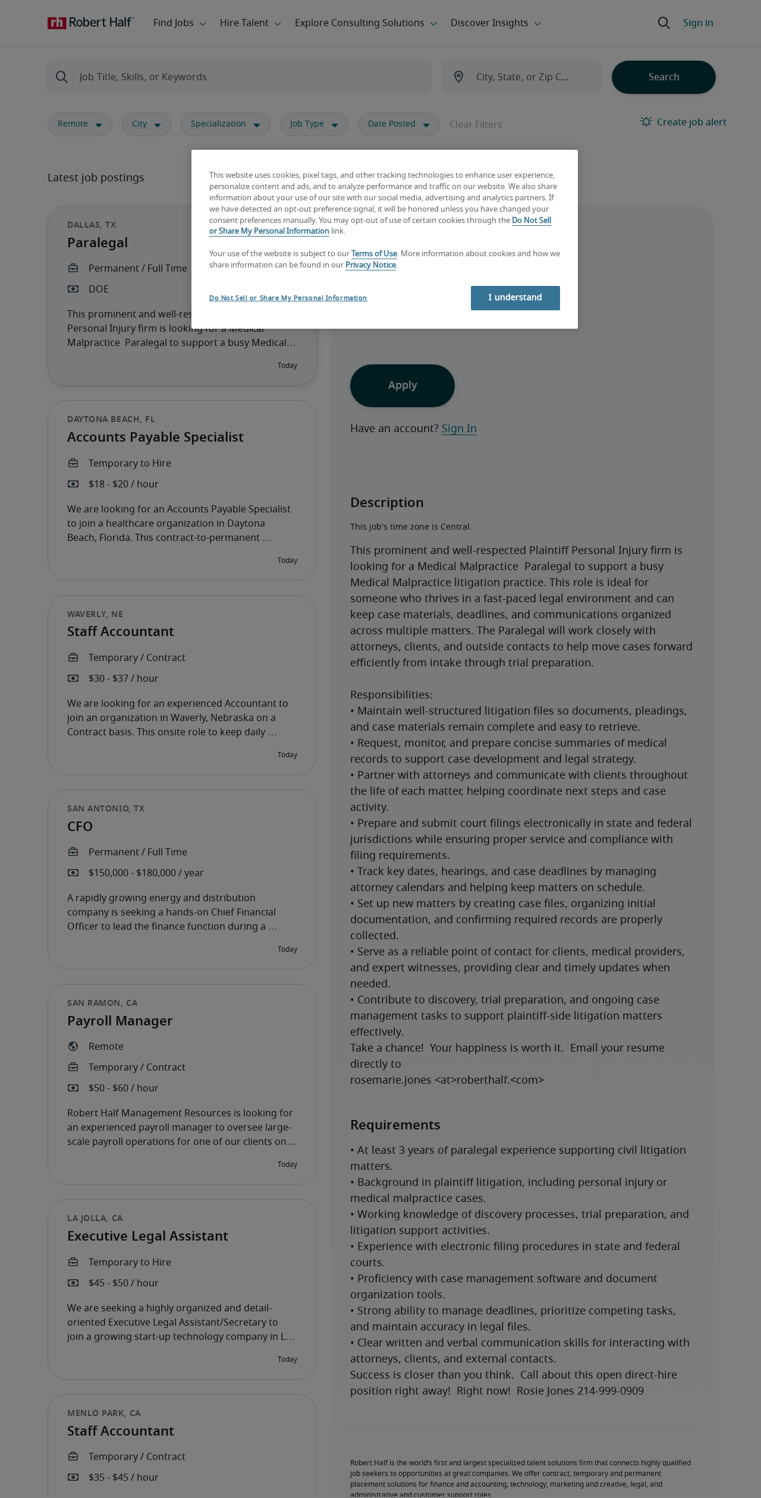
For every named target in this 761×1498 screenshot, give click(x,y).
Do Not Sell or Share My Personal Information (288, 298)
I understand (515, 298)
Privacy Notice (370, 265)
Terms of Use (374, 254)
